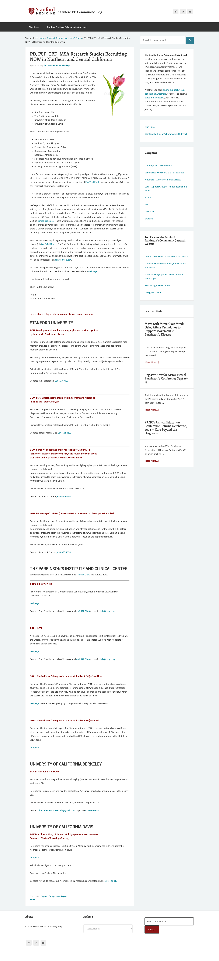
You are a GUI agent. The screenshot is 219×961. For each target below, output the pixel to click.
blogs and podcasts (154, 97)
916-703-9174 (111, 880)
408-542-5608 (83, 610)
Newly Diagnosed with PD (157, 285)
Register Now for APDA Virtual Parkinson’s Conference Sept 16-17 (166, 378)
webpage (92, 271)
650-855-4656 (64, 496)
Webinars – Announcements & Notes (163, 179)
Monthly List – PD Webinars (158, 165)
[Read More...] (152, 362)
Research (149, 211)
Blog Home (150, 126)
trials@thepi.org (107, 610)
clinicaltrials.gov (46, 220)
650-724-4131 (64, 432)
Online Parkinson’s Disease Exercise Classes (166, 256)
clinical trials (83, 574)
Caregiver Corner (153, 292)
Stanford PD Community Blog (80, 12)
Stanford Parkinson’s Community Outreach (166, 133)
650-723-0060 (61, 380)
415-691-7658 (92, 810)
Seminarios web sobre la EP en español (164, 172)
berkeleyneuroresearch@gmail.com (57, 810)
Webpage (34, 603)
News (147, 204)
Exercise (149, 218)
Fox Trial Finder (93, 181)
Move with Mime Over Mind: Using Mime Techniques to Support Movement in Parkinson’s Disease (164, 329)
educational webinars (155, 93)
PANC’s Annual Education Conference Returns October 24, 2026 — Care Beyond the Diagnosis (166, 428)
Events (148, 197)
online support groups (174, 89)
